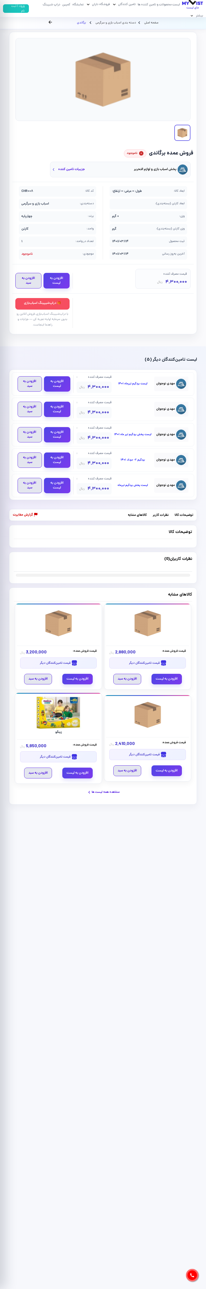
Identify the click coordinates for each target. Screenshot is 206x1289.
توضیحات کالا (184, 515)
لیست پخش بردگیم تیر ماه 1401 (132, 435)
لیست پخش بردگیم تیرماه (133, 485)
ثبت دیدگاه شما (24, 562)
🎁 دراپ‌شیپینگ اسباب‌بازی (42, 303)
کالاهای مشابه (137, 515)
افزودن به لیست (56, 281)
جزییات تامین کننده (71, 169)
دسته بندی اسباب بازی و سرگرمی (115, 23)
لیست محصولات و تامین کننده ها (159, 4)
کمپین (66, 4)
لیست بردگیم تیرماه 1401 (132, 384)
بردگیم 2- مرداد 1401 (133, 460)
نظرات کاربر (161, 515)
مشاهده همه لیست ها (106, 792)
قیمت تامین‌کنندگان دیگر (145, 663)
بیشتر (199, 15)
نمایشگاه (78, 4)
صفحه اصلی (151, 23)
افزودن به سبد (28, 281)
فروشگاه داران (101, 4)
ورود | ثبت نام (18, 8)
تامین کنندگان (127, 4)
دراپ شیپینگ (51, 4)
